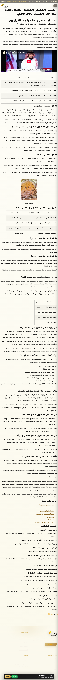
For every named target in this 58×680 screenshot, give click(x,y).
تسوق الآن (50, 644)
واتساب (26, 658)
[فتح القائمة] (55, 5)
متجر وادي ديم (50, 517)
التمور (55, 662)
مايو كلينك (50, 520)
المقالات (26, 642)
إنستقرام (26, 660)
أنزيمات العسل (49, 508)
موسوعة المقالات (24, 646)
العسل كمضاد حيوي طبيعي (45, 514)
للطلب (7, 676)
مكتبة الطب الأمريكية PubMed (44, 523)
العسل (55, 658)
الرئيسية (26, 635)
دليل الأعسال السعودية (46, 505)
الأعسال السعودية (23, 650)
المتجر (55, 665)
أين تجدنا (55, 669)
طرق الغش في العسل (47, 511)
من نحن (26, 639)
